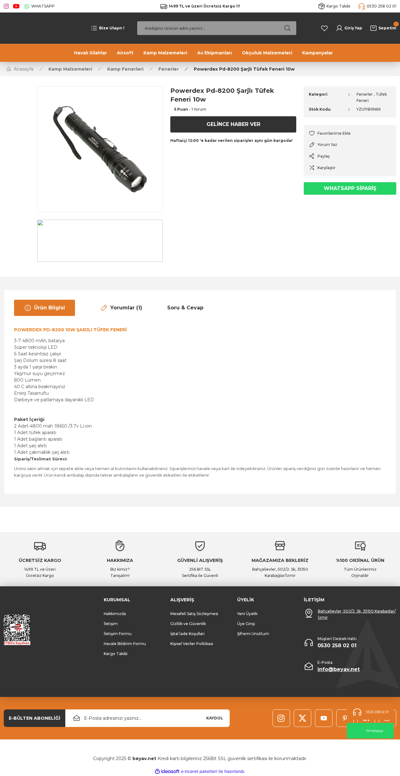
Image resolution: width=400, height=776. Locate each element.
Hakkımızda (115, 613)
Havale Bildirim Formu (125, 643)
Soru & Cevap (185, 308)
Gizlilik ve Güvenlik (188, 623)
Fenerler (365, 94)
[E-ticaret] (199, 771)
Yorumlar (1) (126, 308)
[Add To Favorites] (350, 133)
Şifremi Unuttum (253, 633)
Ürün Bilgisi (49, 308)
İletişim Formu (118, 633)
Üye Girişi (246, 623)
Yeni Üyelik (247, 613)
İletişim (111, 623)
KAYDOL (214, 718)
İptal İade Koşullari (187, 633)
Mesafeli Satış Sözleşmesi (194, 613)
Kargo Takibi (116, 653)
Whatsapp (374, 730)
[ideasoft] (167, 772)
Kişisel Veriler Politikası (191, 643)
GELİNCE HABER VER (233, 124)
